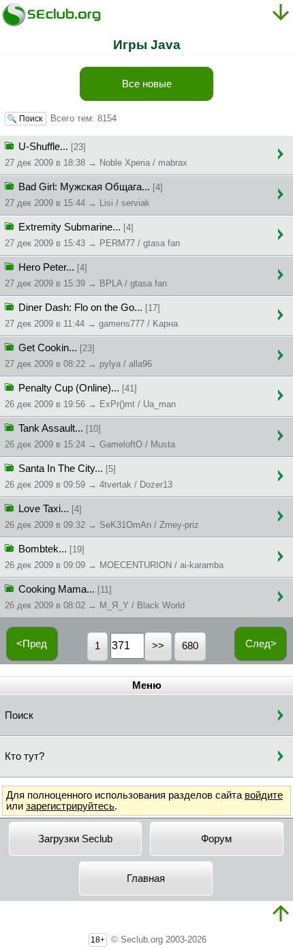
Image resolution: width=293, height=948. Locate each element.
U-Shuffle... (96, 154)
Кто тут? (24, 756)
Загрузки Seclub (75, 838)
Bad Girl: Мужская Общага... (84, 194)
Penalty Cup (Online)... (90, 396)
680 (190, 645)
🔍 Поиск (25, 118)
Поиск (19, 715)
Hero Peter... (86, 275)
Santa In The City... (88, 476)
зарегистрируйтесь (70, 806)
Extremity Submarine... (92, 235)
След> (261, 643)
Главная (146, 878)
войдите (264, 795)
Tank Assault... (90, 436)
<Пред (31, 643)
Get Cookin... (78, 355)
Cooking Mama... (95, 597)
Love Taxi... (102, 516)
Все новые (147, 83)
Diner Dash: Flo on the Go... (91, 315)
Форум (216, 838)
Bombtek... (114, 557)
